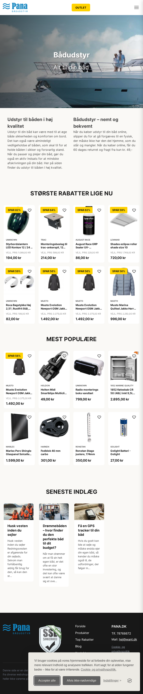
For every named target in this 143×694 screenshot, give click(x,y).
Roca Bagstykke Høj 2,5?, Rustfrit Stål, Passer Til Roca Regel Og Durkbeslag (19, 310)
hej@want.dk (128, 639)
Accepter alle (47, 680)
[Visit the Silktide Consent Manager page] (129, 680)
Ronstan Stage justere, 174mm (85, 452)
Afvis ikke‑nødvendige (81, 680)
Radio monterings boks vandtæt (87, 391)
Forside (80, 626)
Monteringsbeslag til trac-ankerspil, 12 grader (54, 247)
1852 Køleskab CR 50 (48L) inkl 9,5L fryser (121, 393)
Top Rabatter (84, 639)
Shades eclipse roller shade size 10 (123, 245)
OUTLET (80, 7)
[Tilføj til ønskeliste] (29, 210)
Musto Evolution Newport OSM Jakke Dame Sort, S (88, 308)
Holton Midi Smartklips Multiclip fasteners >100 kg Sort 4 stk (53, 394)
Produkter (82, 633)
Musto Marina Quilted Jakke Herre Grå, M (122, 308)
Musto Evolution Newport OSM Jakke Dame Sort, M (53, 308)
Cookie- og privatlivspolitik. (98, 669)
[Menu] (136, 7)
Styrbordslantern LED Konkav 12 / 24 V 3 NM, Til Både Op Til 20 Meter (19, 249)
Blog (78, 646)
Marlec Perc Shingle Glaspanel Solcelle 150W (18, 454)
